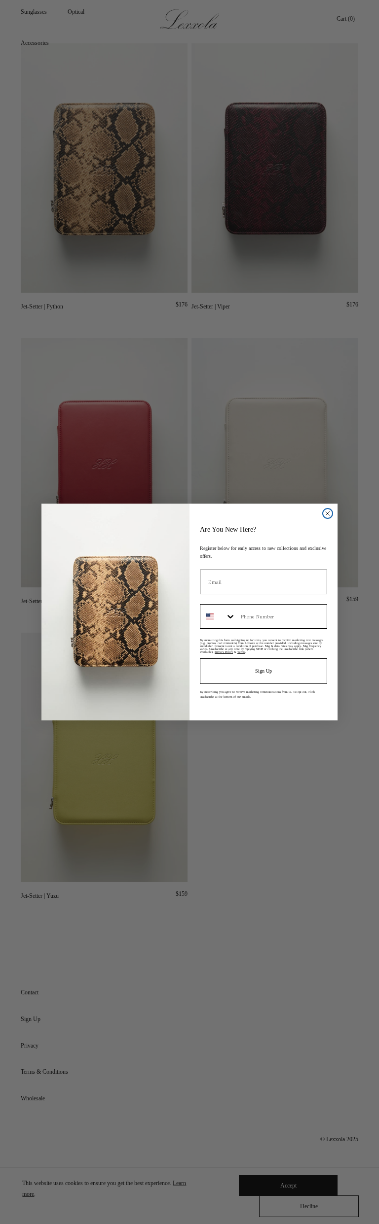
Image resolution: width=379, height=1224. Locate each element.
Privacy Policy (224, 651)
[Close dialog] (328, 513)
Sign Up (263, 671)
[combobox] (218, 616)
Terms (241, 651)
